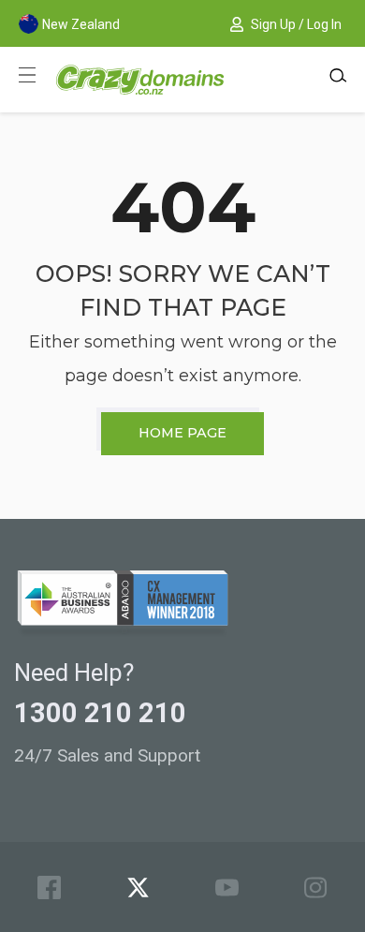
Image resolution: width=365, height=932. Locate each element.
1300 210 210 (100, 713)
